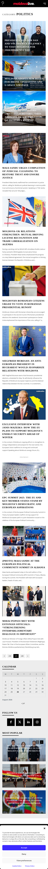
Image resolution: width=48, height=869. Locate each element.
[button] (44, 828)
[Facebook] (11, 722)
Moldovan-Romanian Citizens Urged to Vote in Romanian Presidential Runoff (23, 304)
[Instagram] (37, 722)
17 (5, 688)
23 (42, 688)
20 (24, 688)
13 (24, 685)
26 (18, 692)
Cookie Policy (16, 866)
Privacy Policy (29, 866)
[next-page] (28, 656)
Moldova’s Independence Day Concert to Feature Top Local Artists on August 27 (24, 775)
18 (12, 688)
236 (10, 656)
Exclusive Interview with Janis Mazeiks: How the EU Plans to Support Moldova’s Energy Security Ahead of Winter (22, 431)
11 (12, 685)
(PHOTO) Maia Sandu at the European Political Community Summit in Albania (23, 564)
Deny (24, 854)
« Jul (23, 703)
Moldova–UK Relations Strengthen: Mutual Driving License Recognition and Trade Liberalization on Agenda (23, 238)
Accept (24, 848)
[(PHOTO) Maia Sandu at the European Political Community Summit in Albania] (24, 541)
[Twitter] (19, 722)
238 (22, 656)
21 (30, 688)
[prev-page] (4, 656)
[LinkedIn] (28, 722)
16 (42, 685)
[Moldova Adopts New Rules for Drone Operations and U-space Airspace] (24, 73)
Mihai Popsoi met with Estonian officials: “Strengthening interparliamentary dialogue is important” (19, 627)
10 (5, 685)
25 (12, 692)
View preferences (24, 860)
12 (18, 685)
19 (18, 688)
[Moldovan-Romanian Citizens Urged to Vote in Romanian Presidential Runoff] (24, 281)
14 (30, 685)
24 (5, 692)
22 (36, 688)
